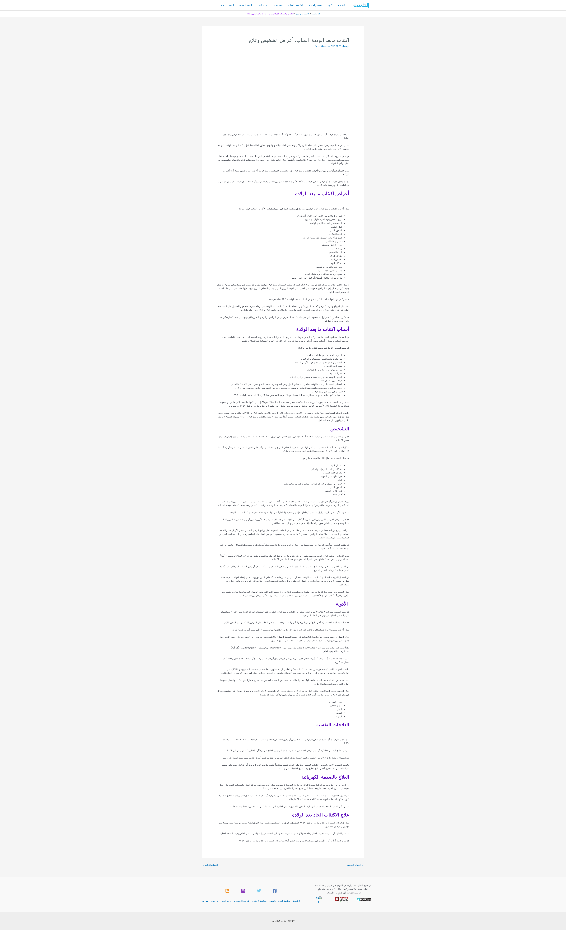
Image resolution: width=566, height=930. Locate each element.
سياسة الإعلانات (259, 901)
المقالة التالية (210, 865)
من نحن (214, 901)
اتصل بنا (205, 901)
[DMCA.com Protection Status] (364, 899)
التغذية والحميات (315, 5)
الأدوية (330, 5)
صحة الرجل (262, 5)
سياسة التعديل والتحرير (280, 901)
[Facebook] (275, 891)
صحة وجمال (277, 5)
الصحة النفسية (245, 5)
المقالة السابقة (355, 865)
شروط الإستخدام (241, 901)
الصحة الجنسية (228, 5)
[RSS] (227, 891)
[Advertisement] (283, 69)
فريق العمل (226, 901)
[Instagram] (243, 891)
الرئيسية (341, 5)
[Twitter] (259, 891)
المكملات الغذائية (295, 5)
